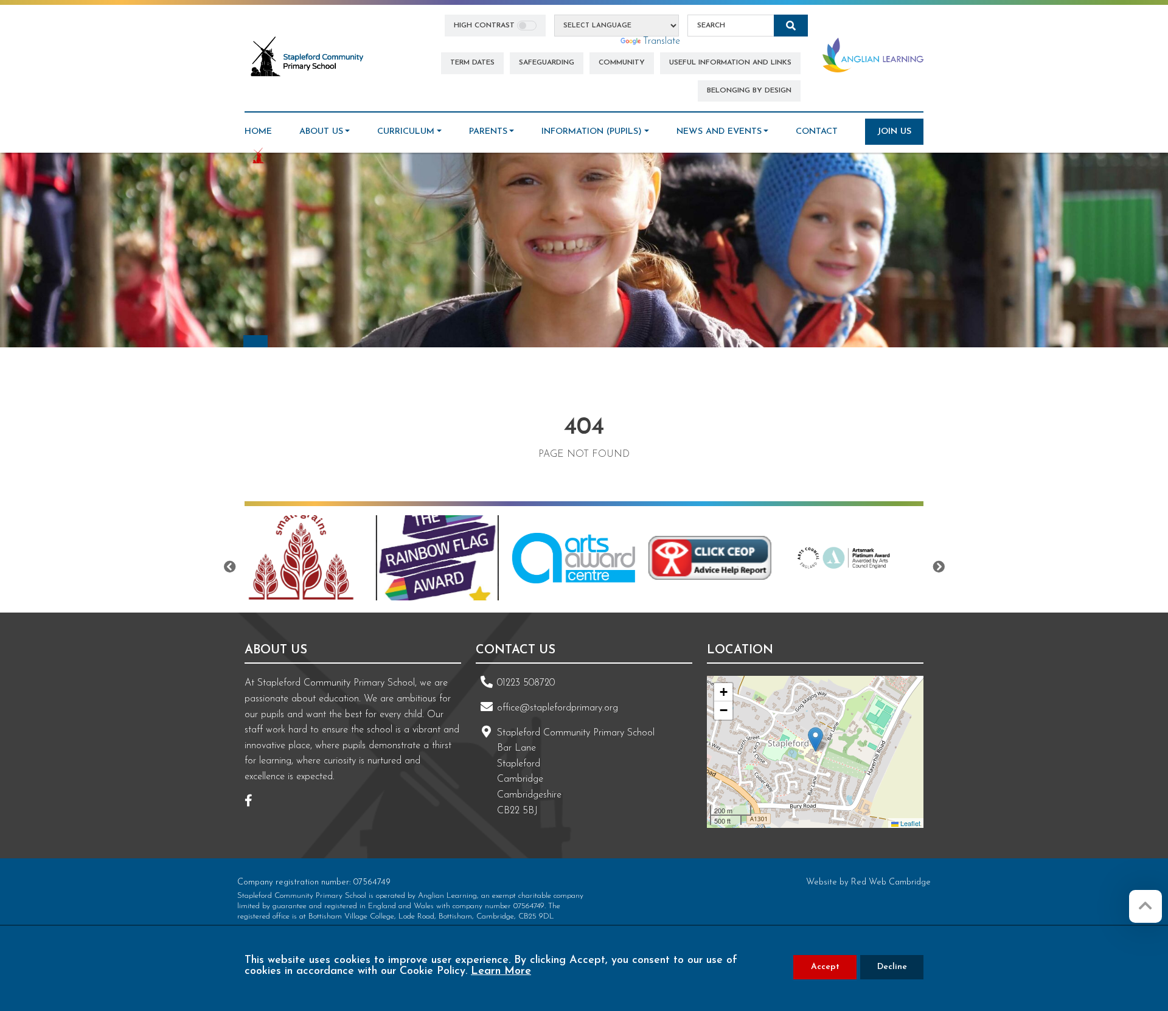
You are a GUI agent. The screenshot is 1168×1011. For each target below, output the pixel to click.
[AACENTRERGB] (458, 557)
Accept (825, 966)
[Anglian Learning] (872, 55)
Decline (892, 966)
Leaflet (909, 823)
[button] (815, 739)
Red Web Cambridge (891, 882)
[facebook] (253, 802)
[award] (322, 557)
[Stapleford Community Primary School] (308, 57)
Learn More (501, 971)
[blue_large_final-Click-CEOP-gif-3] (594, 557)
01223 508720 (526, 683)
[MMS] (867, 557)
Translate (661, 41)
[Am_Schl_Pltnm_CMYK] (730, 557)
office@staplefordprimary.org (557, 708)
